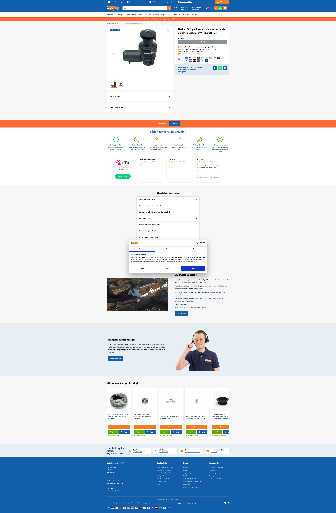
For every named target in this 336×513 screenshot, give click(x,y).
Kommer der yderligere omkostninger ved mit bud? (156, 212)
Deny (142, 268)
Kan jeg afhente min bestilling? (149, 225)
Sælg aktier (186, 467)
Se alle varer (174, 124)
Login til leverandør (215, 479)
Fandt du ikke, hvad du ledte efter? (193, 481)
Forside (109, 23)
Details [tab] (168, 249)
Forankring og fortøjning (164, 473)
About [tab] (194, 249)
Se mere (119, 427)
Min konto (195, 9)
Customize (167, 268)
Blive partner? (187, 484)
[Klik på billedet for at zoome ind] (168, 30)
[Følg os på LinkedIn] (228, 503)
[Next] (229, 413)
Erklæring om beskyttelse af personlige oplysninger (137, 503)
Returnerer (212, 470)
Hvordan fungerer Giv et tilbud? (150, 206)
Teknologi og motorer (163, 479)
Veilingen (120, 15)
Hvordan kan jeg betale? (147, 231)
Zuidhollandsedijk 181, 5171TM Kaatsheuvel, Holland (190, 307)
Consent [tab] (141, 249)
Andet (158, 484)
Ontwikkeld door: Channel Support (168, 500)
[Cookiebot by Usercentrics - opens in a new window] (197, 243)
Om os (169, 15)
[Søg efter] (169, 8)
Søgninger (212, 476)
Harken (180, 36)
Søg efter (177, 15)
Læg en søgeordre (115, 358)
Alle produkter (116, 23)
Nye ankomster (131, 15)
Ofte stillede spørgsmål (216, 467)
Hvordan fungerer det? (189, 479)
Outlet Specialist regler (147, 199)
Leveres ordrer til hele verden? (149, 237)
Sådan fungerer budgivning (165, 467)
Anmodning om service (216, 473)
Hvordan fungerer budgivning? (155, 15)
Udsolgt (202, 42)
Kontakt (194, 15)
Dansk (179, 503)
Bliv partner (223, 2)
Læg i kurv (113, 432)
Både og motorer (162, 481)
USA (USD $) (190, 503)
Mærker (141, 15)
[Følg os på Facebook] (224, 503)
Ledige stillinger (187, 473)
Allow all (193, 268)
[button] (113, 54)
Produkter (110, 15)
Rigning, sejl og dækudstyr (164, 476)
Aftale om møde (181, 313)
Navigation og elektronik (164, 470)
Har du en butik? (144, 218)
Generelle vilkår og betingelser (192, 487)
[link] (119, 413)
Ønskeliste (186, 15)
